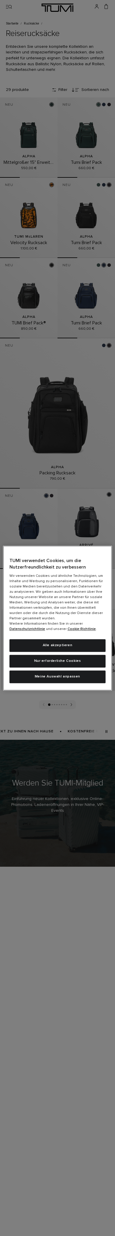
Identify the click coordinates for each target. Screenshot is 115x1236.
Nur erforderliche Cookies (57, 661)
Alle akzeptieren (58, 645)
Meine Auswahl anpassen (57, 676)
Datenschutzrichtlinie (27, 629)
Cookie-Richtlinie (82, 629)
